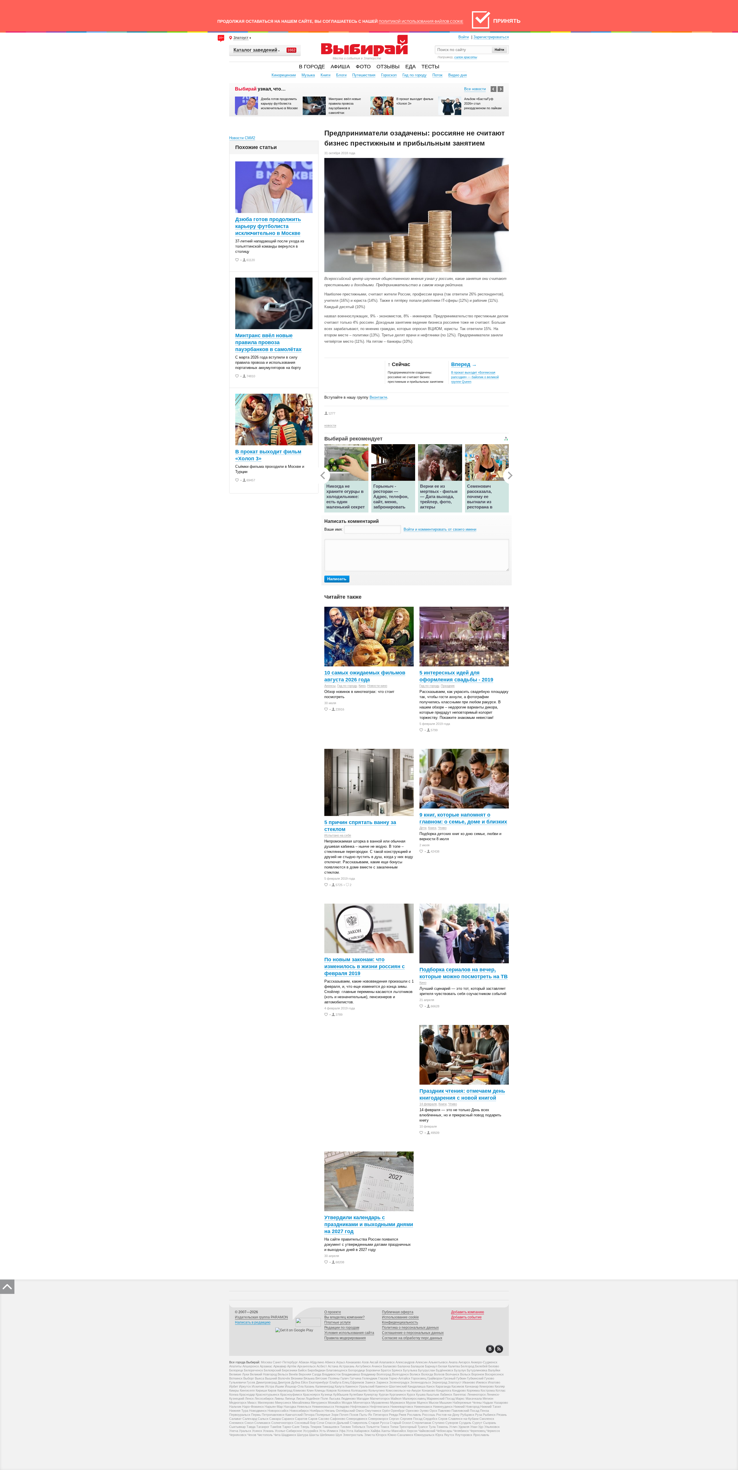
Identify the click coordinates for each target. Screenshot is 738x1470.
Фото (363, 66)
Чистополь (265, 1435)
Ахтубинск (363, 1366)
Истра (269, 1386)
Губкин (461, 1378)
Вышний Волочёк (277, 1378)
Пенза (484, 1410)
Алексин (421, 1362)
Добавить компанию (467, 1312)
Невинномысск (323, 1406)
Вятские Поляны (327, 1378)
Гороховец (418, 1378)
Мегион (488, 1398)
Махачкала (474, 1398)
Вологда (427, 1374)
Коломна (344, 1390)
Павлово (444, 1410)
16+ (221, 37)
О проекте (332, 1312)
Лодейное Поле (317, 1398)
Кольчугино (376, 1390)
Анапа (453, 1362)
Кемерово (486, 1386)
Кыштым (432, 1394)
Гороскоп (389, 75)
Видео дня (457, 75)
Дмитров (284, 1382)
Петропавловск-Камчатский (282, 1414)
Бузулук (460, 1370)
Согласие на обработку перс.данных (412, 1338)
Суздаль (465, 1422)
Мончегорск (361, 1402)
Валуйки (494, 1370)
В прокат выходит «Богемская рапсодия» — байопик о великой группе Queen (475, 377)
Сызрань (489, 1422)
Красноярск (311, 1394)
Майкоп (396, 1398)
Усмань (268, 1431)
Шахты (314, 1435)
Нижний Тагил (490, 1406)
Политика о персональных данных (410, 1328)
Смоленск (486, 1418)
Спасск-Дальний (337, 1422)
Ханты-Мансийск (393, 1431)
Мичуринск (319, 1402)
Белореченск (253, 1370)
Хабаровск (362, 1431)
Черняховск (237, 1435)
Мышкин (445, 1402)
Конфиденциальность (400, 1322)
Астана (333, 1366)
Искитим (258, 1386)
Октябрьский (345, 1410)
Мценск (422, 1402)
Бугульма (410, 1370)
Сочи (320, 1422)
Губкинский (475, 1378)
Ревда (393, 1414)
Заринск (382, 1382)
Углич (453, 1426)
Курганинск (397, 1394)
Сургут (477, 1422)
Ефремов (357, 1382)
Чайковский (426, 1431)
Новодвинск (258, 1410)
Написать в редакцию (252, 1322)
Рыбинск (489, 1414)
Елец (345, 1382)
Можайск (334, 1402)
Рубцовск (467, 1414)
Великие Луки (239, 1374)
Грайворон (435, 1378)
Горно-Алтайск (399, 1378)
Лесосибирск (264, 1398)
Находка (290, 1406)
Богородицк (356, 1370)
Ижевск (481, 1382)
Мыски (433, 1402)
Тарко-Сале (291, 1426)
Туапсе (422, 1426)
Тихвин (345, 1426)
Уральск (245, 1431)
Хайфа (375, 1431)
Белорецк (236, 1370)
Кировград (284, 1390)
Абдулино (317, 1362)
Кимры (234, 1390)
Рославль (414, 1414)
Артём (291, 1366)
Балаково (390, 1366)
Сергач (394, 1418)
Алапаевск (387, 1362)
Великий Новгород (263, 1374)
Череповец (477, 1431)
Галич (344, 1378)
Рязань (501, 1414)
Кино (362, 685)
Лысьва (334, 1398)
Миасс (252, 1402)
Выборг (248, 1378)
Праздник (448, 685)
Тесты (430, 66)
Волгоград (383, 1374)
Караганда (443, 1386)
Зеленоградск (399, 1382)
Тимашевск (330, 1426)
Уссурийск (310, 1431)
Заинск (370, 1382)
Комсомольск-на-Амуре (403, 1390)
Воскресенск (494, 1374)
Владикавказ (351, 1374)
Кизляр (500, 1386)
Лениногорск (476, 1394)
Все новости (475, 89)
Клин (310, 1390)
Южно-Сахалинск (400, 1435)
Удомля (463, 1426)
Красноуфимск (291, 1394)
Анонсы (330, 685)
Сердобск (430, 1418)
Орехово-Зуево (417, 1410)
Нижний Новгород (466, 1406)
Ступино (438, 1422)
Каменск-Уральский (359, 1386)
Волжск (415, 1374)
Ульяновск (492, 1426)
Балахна (404, 1366)
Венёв (293, 1374)
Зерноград (439, 1382)
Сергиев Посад (411, 1418)
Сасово (323, 1418)
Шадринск (288, 1435)
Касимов (457, 1386)
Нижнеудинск (443, 1406)
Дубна (295, 1382)
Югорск (381, 1435)
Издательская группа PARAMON (261, 1317)
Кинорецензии (284, 75)
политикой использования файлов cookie (421, 22)
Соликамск (262, 1422)
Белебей (481, 1366)
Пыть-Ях (365, 1414)
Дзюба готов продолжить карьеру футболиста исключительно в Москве (268, 226)
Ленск (249, 1398)
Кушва (421, 1394)
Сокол (248, 1422)
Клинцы (320, 1390)
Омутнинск (373, 1410)
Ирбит (233, 1386)
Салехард (249, 1418)
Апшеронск (250, 1366)
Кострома (488, 1390)
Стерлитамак (421, 1422)
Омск (360, 1410)
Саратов (301, 1418)
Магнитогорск (380, 1398)
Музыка (308, 75)
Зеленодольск (420, 1382)
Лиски (300, 1398)
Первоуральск (239, 1414)
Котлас (501, 1390)
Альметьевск (438, 1362)
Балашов (417, 1366)
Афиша (340, 66)
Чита (277, 1435)
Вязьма (309, 1378)
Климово (299, 1390)
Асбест (322, 1366)
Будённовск (444, 1370)
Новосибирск (299, 1410)
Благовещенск (336, 1370)
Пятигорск (380, 1414)
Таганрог (262, 1426)
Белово (493, 1366)
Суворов (451, 1422)
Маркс (460, 1398)
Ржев (402, 1414)
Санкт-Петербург (285, 1362)
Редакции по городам (341, 1328)
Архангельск (306, 1366)
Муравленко (380, 1402)
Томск (384, 1426)
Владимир (368, 1374)
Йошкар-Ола (294, 1386)
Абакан (304, 1362)
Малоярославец (414, 1398)
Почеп (344, 1414)
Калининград (324, 1386)
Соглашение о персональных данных (413, 1333)
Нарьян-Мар (274, 1406)
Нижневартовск (401, 1406)
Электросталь (353, 1435)
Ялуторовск (463, 1435)
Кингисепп (247, 1390)
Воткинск (235, 1378)
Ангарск (464, 1362)
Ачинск (377, 1366)
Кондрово (459, 1390)
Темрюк (315, 1426)
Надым (488, 1402)
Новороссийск (278, 1410)
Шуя (339, 1435)
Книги (325, 75)
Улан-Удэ (476, 1426)
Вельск (283, 1374)
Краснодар (247, 1394)
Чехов (251, 1435)
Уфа (342, 1431)
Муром (411, 1402)
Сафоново (337, 1418)
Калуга (339, 1386)
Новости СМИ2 (242, 138)
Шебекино (327, 1435)
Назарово (501, 1402)
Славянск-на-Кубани (463, 1418)
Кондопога (443, 1390)
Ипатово (494, 1382)
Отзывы (388, 66)
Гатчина (355, 1378)
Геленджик (369, 1378)
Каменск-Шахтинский (391, 1386)
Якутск (449, 1435)
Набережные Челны (467, 1402)
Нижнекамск (423, 1406)
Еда (410, 66)
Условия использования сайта (349, 1333)
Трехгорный (408, 1426)
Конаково (428, 1390)
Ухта (349, 1431)
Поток (437, 75)
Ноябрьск (317, 1410)
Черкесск (493, 1431)
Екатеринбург (319, 1382)
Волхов (439, 1374)
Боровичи (373, 1370)
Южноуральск (424, 1435)
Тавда (250, 1426)
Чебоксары (444, 1431)
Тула (432, 1426)
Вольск (465, 1374)
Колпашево (359, 1390)
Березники (289, 1370)
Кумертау (371, 1394)
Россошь (428, 1414)
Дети (422, 828)
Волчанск (452, 1374)
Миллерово (266, 1402)
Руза (478, 1414)
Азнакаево (353, 1362)
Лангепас (459, 1394)
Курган (384, 1394)
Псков (353, 1414)
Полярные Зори (326, 1414)
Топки (394, 1426)
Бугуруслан (426, 1370)
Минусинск (283, 1402)
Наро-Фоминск (253, 1406)
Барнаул (431, 1366)
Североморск (378, 1418)
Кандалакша (417, 1386)
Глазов (383, 1378)
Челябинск (461, 1431)
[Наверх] (7, 1286)
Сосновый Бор (305, 1422)
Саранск (288, 1418)
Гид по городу (414, 75)
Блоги (341, 75)
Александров (405, 1362)
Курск (411, 1394)
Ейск (304, 1382)
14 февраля (428, 1104)
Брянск (397, 1370)
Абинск (330, 1362)
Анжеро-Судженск (484, 1362)
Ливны (279, 1398)
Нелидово (342, 1406)
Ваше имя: (334, 529)
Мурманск (397, 1402)
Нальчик (235, 1406)
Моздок (347, 1402)
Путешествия (363, 75)
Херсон (412, 1431)
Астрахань (347, 1366)
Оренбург (398, 1410)
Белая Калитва (449, 1366)
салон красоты (465, 57)
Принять (507, 21)
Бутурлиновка (477, 1370)
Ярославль (481, 1435)
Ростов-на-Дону (448, 1414)
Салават (235, 1418)
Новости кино (377, 685)
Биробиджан (316, 1370)
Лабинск (446, 1394)
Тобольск (358, 1426)
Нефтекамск (359, 1406)
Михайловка (301, 1402)
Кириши (261, 1390)
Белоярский (272, 1370)
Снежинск (236, 1422)
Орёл (386, 1410)
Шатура (302, 1435)
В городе (312, 66)
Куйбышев (341, 1394)
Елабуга (335, 1382)
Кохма (233, 1394)
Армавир (279, 1366)
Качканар (472, 1386)
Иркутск (245, 1386)
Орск (433, 1410)
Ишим (279, 1386)
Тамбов (275, 1426)
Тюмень (442, 1426)
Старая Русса (378, 1422)
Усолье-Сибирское (288, 1431)
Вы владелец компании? (344, 1317)
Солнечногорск (282, 1422)
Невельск (304, 1406)
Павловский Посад (465, 1410)
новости (330, 425)
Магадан (363, 1398)
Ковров (331, 1390)
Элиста (369, 1435)
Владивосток (331, 1374)
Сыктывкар (237, 1426)
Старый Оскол (400, 1422)
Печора (309, 1414)
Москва (266, 1362)
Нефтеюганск (379, 1406)
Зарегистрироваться (491, 37)
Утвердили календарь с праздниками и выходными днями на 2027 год (368, 1224)
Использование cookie (400, 1317)
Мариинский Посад (441, 1398)
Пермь (256, 1414)
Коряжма (473, 1390)
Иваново (468, 1382)
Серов (442, 1418)
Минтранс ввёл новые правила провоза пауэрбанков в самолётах (268, 342)
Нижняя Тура (238, 1410)
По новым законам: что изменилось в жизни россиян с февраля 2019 (364, 966)
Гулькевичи (237, 1382)
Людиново (348, 1398)
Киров (272, 1390)
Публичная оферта (397, 1312)
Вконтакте (378, 397)
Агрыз (340, 1362)
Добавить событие (466, 1317)
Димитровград (266, 1382)
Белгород (467, 1366)
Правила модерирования (345, 1338)
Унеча (233, 1431)
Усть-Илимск (328, 1431)
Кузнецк (326, 1394)
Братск (386, 1370)
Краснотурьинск (267, 1394)
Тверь (304, 1426)
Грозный (449, 1378)
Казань (309, 1386)
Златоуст (455, 1382)
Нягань (330, 1410)
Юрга (439, 1435)
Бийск (302, 1370)
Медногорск (237, 1402)
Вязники (297, 1378)
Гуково (489, 1378)
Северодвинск (356, 1418)
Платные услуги (337, 1322)
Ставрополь (359, 1422)
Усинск (257, 1431)
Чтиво (442, 828)
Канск (430, 1386)
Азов (365, 1362)
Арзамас (266, 1366)
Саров (312, 1418)
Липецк (290, 1398)
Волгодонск (400, 1374)
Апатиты (235, 1366)
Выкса (259, 1378)
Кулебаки (356, 1394)
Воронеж (477, 1374)
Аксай (374, 1362)
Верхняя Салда (310, 1374)
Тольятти (372, 1426)
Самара (275, 1418)
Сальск (263, 1418)
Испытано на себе (337, 835)
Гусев (251, 1382)
